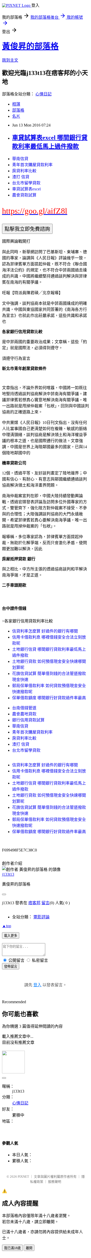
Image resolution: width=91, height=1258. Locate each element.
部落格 (18, 110)
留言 (45, 903)
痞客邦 (34, 903)
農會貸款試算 (24, 195)
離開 (29, 1248)
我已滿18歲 (12, 1248)
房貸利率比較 (24, 171)
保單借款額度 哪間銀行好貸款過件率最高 (49, 698)
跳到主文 (10, 60)
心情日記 (43, 94)
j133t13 (8, 874)
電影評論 (41, 917)
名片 (16, 116)
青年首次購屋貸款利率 (32, 165)
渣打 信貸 (20, 177)
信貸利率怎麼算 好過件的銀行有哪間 (45, 631)
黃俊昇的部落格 (30, 46)
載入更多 (10, 936)
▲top (6, 926)
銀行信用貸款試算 (28, 720)
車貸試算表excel (26, 189)
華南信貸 (20, 159)
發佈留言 (10, 966)
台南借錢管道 (24, 708)
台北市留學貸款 (26, 183)
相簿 (16, 104)
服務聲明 (54, 1182)
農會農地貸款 (24, 714)
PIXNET (23, 1176)
